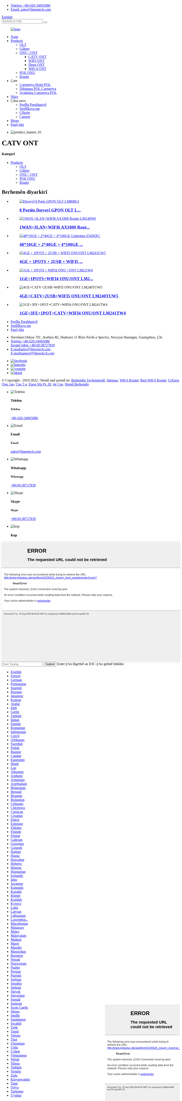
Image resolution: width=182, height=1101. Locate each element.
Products (17, 41)
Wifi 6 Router (129, 380)
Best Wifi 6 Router (153, 380)
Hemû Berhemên (77, 384)
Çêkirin (25, 113)
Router (24, 77)
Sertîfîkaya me (30, 109)
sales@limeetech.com (26, 451)
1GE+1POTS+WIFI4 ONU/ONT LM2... (56, 278)
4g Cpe (58, 384)
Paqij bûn (17, 125)
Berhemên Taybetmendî (88, 380)
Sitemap (112, 380)
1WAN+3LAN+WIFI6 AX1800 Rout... (55, 227)
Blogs (15, 121)
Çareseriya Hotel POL (35, 85)
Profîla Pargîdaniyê (33, 105)
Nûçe (14, 97)
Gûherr (25, 49)
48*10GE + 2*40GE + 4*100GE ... (51, 244)
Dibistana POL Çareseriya (38, 89)
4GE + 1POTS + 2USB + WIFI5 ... (51, 261)
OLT (23, 45)
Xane (14, 37)
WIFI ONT (36, 61)
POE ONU (27, 73)
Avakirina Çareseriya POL (38, 93)
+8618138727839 (23, 485)
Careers (25, 117)
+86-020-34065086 (24, 418)
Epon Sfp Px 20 (40, 384)
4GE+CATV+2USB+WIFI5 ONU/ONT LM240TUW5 (69, 296)
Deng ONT (36, 65)
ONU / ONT (29, 53)
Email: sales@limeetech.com (31, 9)
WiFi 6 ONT (37, 69)
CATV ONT (37, 57)
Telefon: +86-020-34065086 (30, 5)
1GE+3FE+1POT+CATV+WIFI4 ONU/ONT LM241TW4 (73, 313)
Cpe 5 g (21, 384)
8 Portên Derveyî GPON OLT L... (50, 210)
